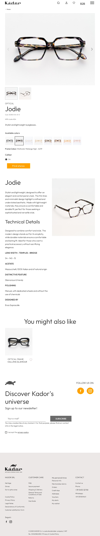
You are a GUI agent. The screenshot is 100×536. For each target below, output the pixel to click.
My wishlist (56, 503)
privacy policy (23, 432)
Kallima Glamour (17, 360)
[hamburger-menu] (91, 3)
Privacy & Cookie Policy (50, 534)
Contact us (79, 483)
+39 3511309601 (80, 497)
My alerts (55, 500)
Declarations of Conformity (14, 507)
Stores (7, 486)
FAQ (30, 483)
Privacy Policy (10, 500)
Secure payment (34, 486)
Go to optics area (11, 490)
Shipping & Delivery (35, 490)
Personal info (56, 481)
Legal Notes (9, 503)
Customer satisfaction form (14, 510)
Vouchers (55, 497)
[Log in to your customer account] (66, 3)
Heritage (8, 483)
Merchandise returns (59, 484)
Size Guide (32, 501)
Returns (31, 498)
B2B (82, 3)
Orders (54, 487)
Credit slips (56, 490)
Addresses (55, 494)
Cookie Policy (9, 497)
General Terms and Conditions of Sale (35, 493)
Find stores (18, 166)
